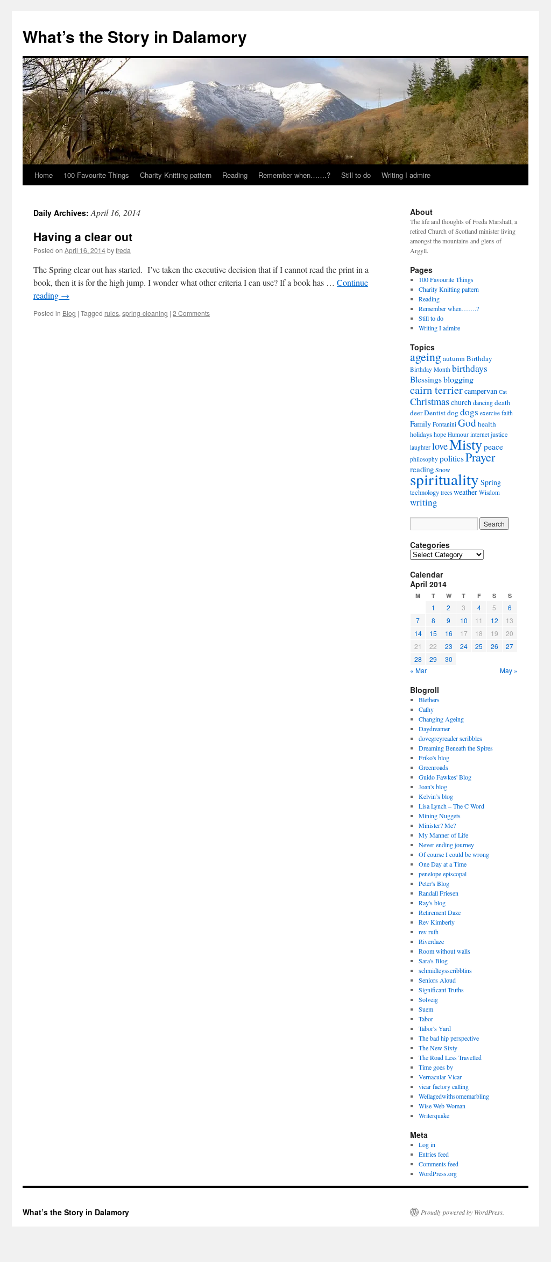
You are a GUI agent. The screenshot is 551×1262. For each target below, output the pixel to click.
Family (420, 424)
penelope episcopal (443, 873)
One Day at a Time (443, 864)
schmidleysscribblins (445, 970)
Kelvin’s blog (436, 796)
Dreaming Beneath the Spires (456, 748)
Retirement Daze (440, 912)
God (467, 422)
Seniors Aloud (437, 980)
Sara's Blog (433, 960)
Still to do (356, 175)
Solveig (428, 999)
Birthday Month (430, 369)
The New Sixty (438, 1047)
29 (433, 659)
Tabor (426, 1018)
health (487, 424)
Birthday (479, 358)
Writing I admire (406, 175)
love (440, 445)
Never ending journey (446, 844)
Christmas (429, 401)
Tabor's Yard (435, 1028)
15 (433, 633)
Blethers (429, 699)
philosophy (424, 459)
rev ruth (429, 931)
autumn (454, 358)
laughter (420, 447)
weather (465, 492)
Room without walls (444, 951)
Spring (491, 482)
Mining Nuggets (440, 815)
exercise (490, 413)
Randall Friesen (438, 893)
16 (449, 633)
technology (424, 492)
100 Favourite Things (96, 175)
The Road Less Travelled (450, 1057)
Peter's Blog (434, 883)
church (461, 402)
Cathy (426, 709)
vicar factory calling (444, 1086)
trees (446, 492)
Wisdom (489, 492)
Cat (503, 391)
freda (123, 250)
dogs (469, 412)
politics (452, 458)
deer (416, 412)
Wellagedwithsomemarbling (454, 1096)
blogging (458, 379)
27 (509, 646)
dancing (483, 402)
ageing (425, 356)
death (503, 402)
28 (418, 659)
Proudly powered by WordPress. (462, 1212)
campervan (480, 391)
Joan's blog (433, 786)
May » (509, 670)
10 (464, 620)
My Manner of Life (443, 835)
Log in (427, 1144)
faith (507, 412)
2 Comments (191, 313)
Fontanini (444, 424)
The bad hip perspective (449, 1038)
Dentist (435, 412)
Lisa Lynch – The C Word (451, 806)
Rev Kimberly (437, 922)
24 (464, 646)
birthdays (470, 368)
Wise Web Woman (442, 1105)
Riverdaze (431, 941)
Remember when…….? (294, 175)
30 (449, 659)
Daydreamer (434, 728)
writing (423, 502)
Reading (235, 175)
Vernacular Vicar (440, 1076)
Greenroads (433, 767)
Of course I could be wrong (454, 854)
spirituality (444, 478)
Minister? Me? (437, 825)
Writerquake (434, 1115)
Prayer (480, 457)
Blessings (426, 379)
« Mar (418, 670)
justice (499, 434)
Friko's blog (434, 757)
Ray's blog (432, 902)
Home (43, 175)
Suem (426, 1009)
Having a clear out (82, 236)
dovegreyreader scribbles (450, 738)
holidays (421, 434)
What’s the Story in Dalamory (135, 36)
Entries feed (434, 1154)
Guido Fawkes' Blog (445, 777)
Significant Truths (441, 989)
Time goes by (436, 1067)
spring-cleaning (145, 313)
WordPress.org (438, 1173)
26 (494, 646)
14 (418, 633)
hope (440, 434)
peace (493, 446)
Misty (465, 444)
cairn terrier (436, 389)
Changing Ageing (441, 719)
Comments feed (438, 1163)
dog (452, 412)
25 (479, 646)
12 (494, 620)
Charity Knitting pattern (175, 175)
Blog (69, 313)
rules (111, 313)
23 (449, 646)
